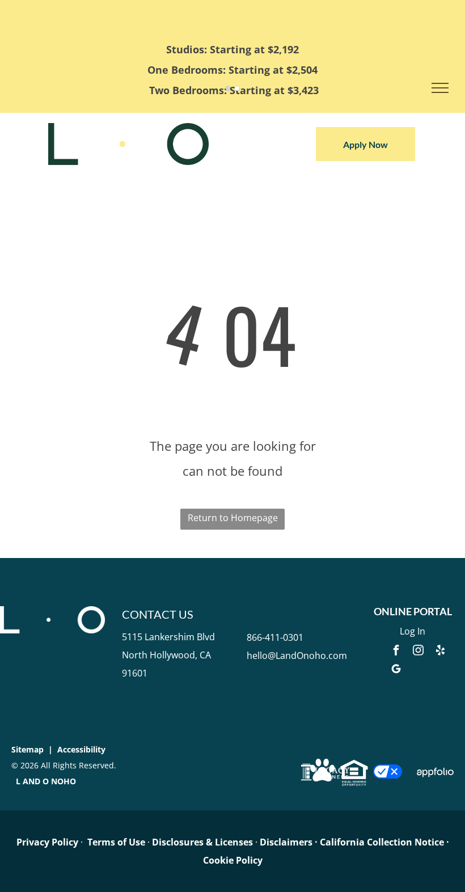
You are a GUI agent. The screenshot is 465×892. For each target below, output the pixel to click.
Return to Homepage (233, 517)
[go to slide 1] (228, 88)
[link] (47, 842)
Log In (412, 631)
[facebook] (396, 651)
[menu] (440, 88)
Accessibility (81, 749)
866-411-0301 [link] (275, 637)
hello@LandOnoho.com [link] (297, 655)
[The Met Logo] (128, 132)
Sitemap (27, 749)
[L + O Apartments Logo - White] (52, 615)
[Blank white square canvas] (387, 773)
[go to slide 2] (237, 88)
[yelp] (440, 651)
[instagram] (418, 651)
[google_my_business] (396, 670)
